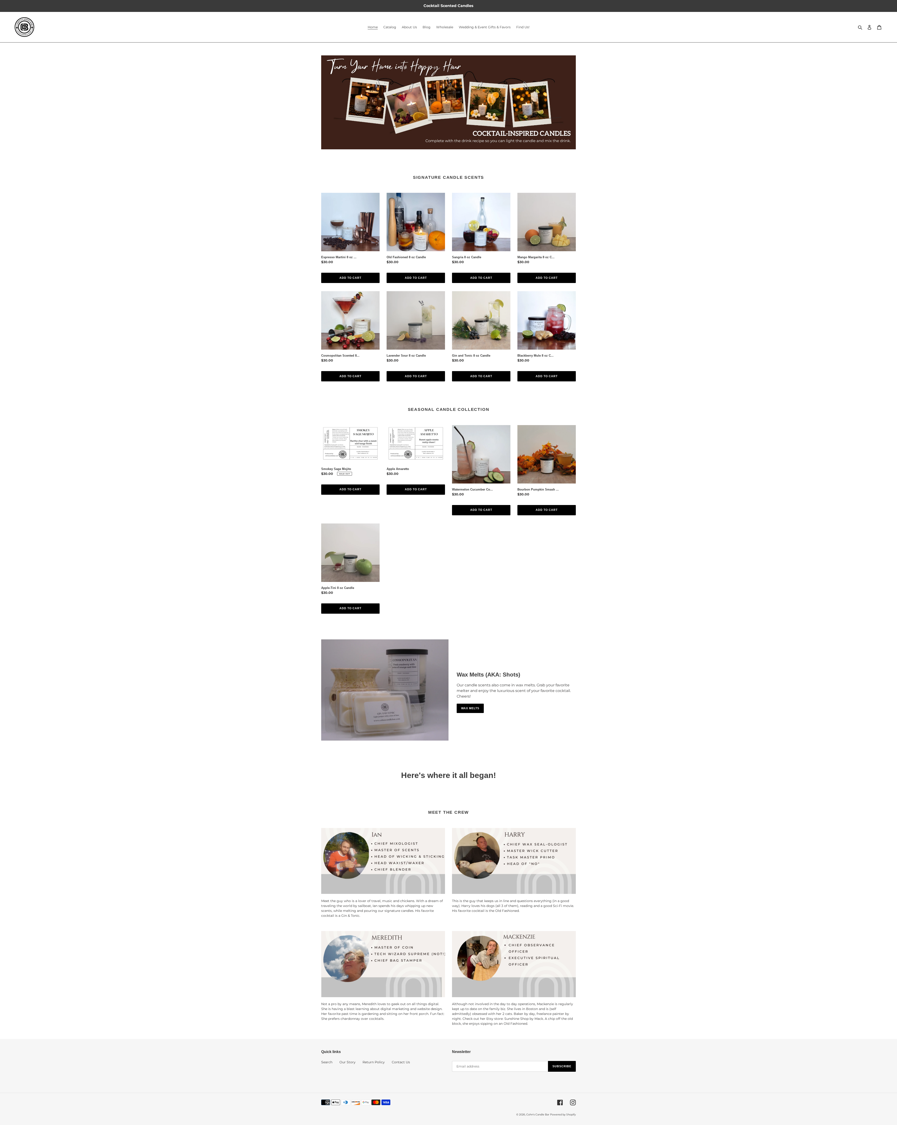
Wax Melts (470, 708)
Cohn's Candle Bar (537, 1114)
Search (326, 1062)
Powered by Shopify (563, 1114)
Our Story (347, 1062)
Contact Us (401, 1062)
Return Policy (374, 1062)
